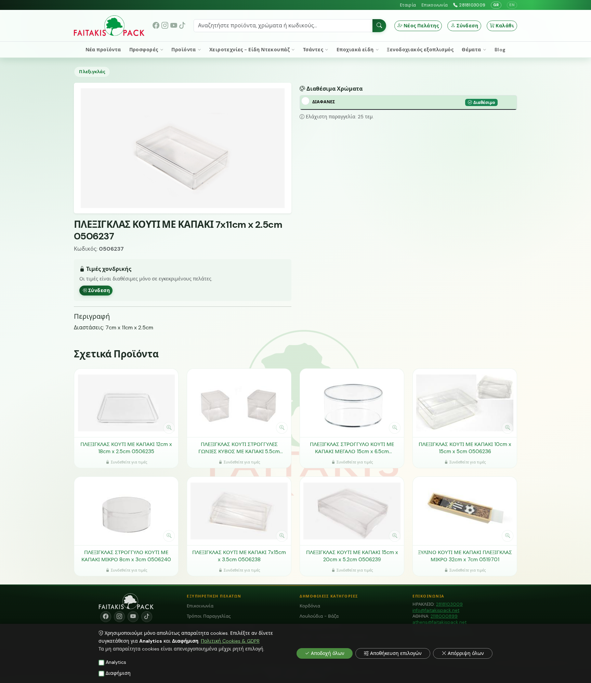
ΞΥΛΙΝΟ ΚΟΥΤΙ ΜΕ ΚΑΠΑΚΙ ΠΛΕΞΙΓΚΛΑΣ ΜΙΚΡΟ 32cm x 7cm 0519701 (465, 556)
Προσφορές (144, 50)
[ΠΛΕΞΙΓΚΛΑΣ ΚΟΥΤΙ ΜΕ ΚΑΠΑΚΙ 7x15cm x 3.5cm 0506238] (239, 511)
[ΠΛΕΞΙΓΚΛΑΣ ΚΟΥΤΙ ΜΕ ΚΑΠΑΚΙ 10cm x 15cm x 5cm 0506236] (465, 403)
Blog (500, 50)
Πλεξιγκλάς (92, 72)
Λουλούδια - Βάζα (319, 616)
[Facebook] (156, 25)
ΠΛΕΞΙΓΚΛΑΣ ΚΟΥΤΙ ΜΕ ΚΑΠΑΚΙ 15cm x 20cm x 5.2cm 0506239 (352, 556)
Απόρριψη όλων (466, 653)
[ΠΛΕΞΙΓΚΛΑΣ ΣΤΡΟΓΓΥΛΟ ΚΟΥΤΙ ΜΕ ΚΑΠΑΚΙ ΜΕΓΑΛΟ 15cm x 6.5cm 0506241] (352, 403)
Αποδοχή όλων (327, 653)
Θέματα (472, 50)
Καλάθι (505, 26)
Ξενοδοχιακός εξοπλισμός (420, 50)
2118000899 (444, 616)
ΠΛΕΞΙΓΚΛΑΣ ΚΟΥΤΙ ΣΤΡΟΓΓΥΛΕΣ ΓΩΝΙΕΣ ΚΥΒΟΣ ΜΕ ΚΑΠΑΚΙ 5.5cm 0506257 (239, 448)
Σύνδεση (467, 26)
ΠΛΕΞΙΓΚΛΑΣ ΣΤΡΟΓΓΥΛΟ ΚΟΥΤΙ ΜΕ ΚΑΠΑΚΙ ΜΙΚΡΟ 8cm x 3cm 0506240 (126, 556)
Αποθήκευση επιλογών (396, 653)
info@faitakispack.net (435, 610)
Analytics (116, 662)
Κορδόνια (310, 606)
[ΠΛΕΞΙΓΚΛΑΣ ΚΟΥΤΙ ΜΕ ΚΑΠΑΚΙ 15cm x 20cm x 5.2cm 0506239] (352, 511)
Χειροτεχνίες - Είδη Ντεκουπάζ (250, 50)
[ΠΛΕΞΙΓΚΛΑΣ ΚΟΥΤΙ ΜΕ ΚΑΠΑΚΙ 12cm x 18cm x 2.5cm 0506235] (126, 403)
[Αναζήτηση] (379, 25)
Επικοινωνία (434, 5)
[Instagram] (165, 25)
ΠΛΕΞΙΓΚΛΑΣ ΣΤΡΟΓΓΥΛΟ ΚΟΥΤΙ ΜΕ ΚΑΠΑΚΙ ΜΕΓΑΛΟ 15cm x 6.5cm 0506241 (352, 448)
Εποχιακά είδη (356, 50)
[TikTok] (182, 25)
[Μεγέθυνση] (169, 428)
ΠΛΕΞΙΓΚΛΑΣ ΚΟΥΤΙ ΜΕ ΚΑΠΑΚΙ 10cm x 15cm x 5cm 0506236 (465, 448)
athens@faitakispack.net (439, 622)
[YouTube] (174, 25)
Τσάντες (313, 50)
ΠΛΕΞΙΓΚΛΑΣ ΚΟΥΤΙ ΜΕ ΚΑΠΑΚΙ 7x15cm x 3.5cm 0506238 (239, 556)
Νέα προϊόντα (103, 50)
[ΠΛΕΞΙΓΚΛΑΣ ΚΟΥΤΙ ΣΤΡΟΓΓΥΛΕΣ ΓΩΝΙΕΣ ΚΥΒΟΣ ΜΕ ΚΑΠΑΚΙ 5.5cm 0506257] (239, 403)
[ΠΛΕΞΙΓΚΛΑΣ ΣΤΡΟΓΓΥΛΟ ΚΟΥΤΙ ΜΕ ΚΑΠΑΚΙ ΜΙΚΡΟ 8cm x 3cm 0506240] (126, 511)
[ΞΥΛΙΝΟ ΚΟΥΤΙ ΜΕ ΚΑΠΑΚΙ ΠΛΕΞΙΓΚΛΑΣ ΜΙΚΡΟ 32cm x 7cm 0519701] (465, 511)
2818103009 (472, 5)
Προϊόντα (184, 50)
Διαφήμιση (118, 673)
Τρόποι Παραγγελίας (209, 616)
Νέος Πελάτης (421, 26)
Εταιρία (408, 5)
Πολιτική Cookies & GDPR (230, 641)
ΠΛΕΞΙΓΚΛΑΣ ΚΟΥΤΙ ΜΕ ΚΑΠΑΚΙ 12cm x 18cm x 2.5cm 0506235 (126, 448)
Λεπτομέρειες (122, 427)
